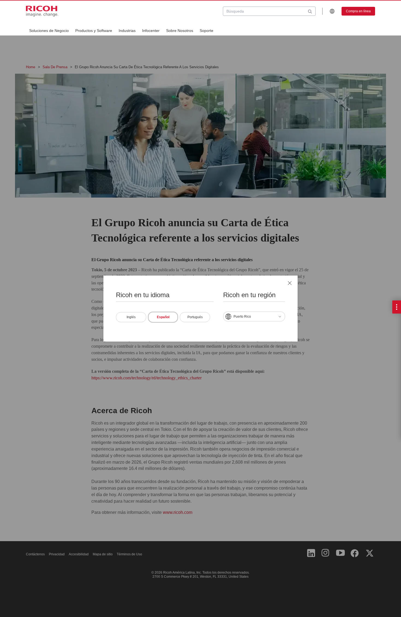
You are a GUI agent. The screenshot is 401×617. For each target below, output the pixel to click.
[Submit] (310, 11)
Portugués (195, 317)
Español (163, 317)
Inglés (131, 317)
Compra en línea (358, 11)
